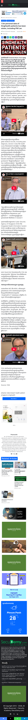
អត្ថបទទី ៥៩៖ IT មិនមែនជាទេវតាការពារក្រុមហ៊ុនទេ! (11, 682)
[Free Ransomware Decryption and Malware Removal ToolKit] (20, 478)
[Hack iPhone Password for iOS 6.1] (7, 494)
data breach (11, 393)
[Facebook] (2, 37)
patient (22, 393)
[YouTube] (16, 454)
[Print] (21, 37)
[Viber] (16, 37)
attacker (4, 393)
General (15, 17)
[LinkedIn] (8, 37)
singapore (4, 395)
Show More (14, 398)
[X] (5, 37)
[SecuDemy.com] (14, 5)
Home (3, 17)
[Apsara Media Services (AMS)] (14, 413)
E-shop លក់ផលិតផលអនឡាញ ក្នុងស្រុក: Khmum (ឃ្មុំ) (20, 471)
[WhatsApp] (10, 37)
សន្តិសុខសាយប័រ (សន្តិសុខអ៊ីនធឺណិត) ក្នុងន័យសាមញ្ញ (12, 678)
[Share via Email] (19, 37)
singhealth (11, 395)
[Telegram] (13, 37)
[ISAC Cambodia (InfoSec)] (14, 12)
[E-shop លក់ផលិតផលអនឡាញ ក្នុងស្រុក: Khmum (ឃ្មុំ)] (20, 465)
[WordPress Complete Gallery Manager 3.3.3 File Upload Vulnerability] (7, 465)
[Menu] (2, 5)
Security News (9, 17)
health (18, 393)
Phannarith (13, 31)
